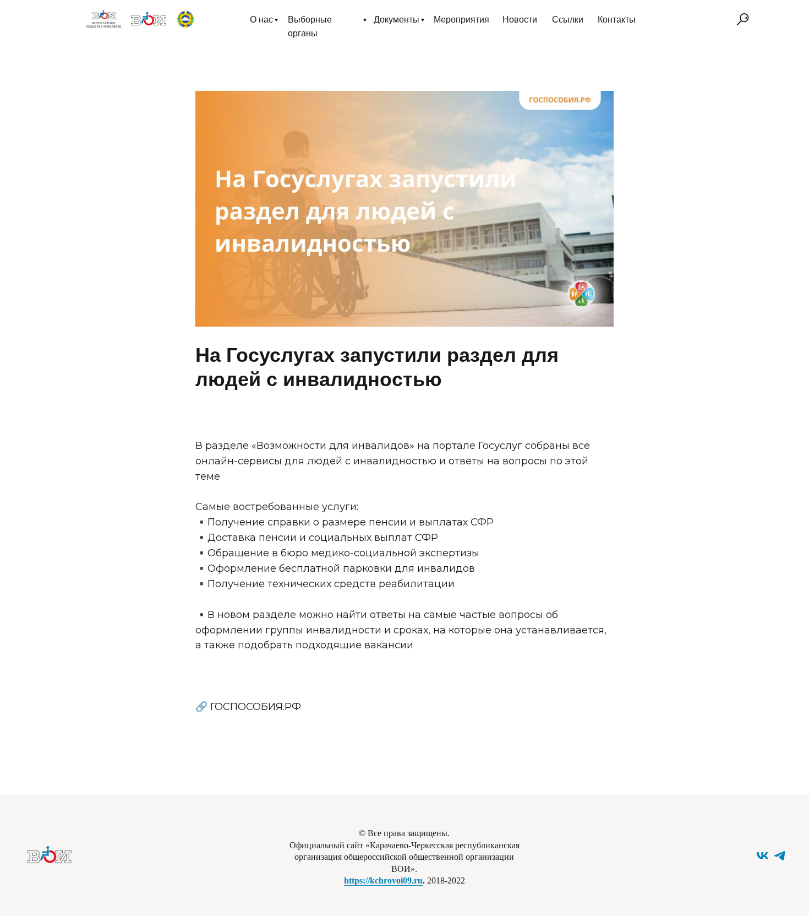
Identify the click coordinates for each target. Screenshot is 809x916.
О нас (261, 19)
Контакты (617, 19)
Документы (396, 19)
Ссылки (567, 19)
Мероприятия (461, 19)
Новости (519, 19)
